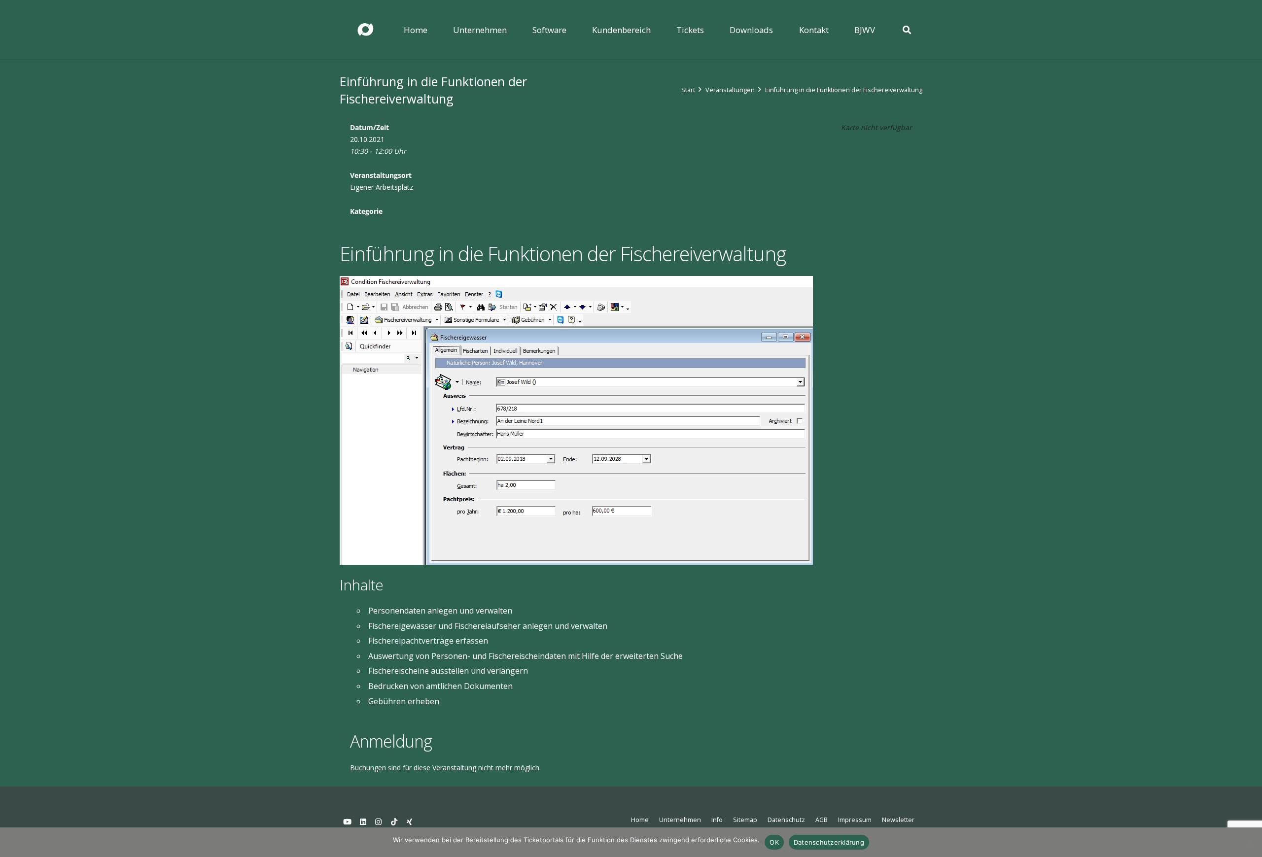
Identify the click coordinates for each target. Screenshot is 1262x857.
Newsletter (898, 820)
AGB (821, 820)
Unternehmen (680, 820)
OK (774, 842)
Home (640, 820)
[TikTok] (394, 822)
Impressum (855, 820)
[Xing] (410, 822)
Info (717, 820)
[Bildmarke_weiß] (365, 29)
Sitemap (745, 820)
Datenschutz (786, 820)
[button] (514, 29)
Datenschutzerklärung (829, 842)
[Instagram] (378, 822)
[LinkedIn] (363, 822)
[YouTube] (347, 822)
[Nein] (1250, 842)
